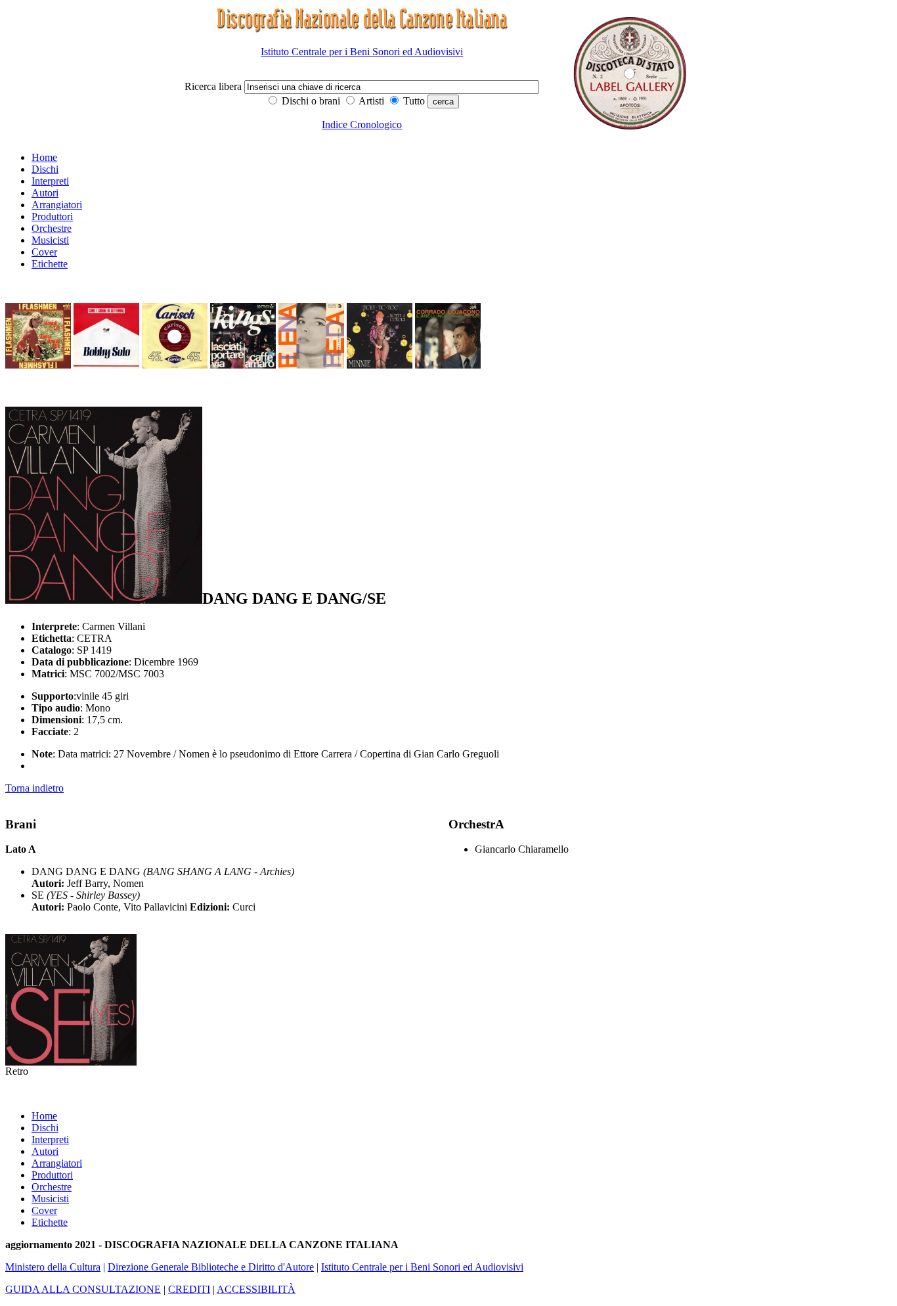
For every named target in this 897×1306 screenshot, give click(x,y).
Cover (44, 252)
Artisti (370, 100)
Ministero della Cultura (52, 1266)
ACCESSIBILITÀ (256, 1289)
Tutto (413, 100)
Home (44, 157)
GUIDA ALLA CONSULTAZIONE (83, 1289)
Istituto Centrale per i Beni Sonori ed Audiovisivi (362, 51)
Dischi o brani (309, 100)
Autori (45, 192)
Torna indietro (34, 788)
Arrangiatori (57, 204)
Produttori (52, 216)
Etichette (50, 263)
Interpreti (50, 181)
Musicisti (50, 240)
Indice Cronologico (362, 124)
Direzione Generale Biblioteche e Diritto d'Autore (211, 1266)
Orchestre (52, 228)
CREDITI (189, 1289)
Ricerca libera (214, 86)
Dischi (45, 169)
